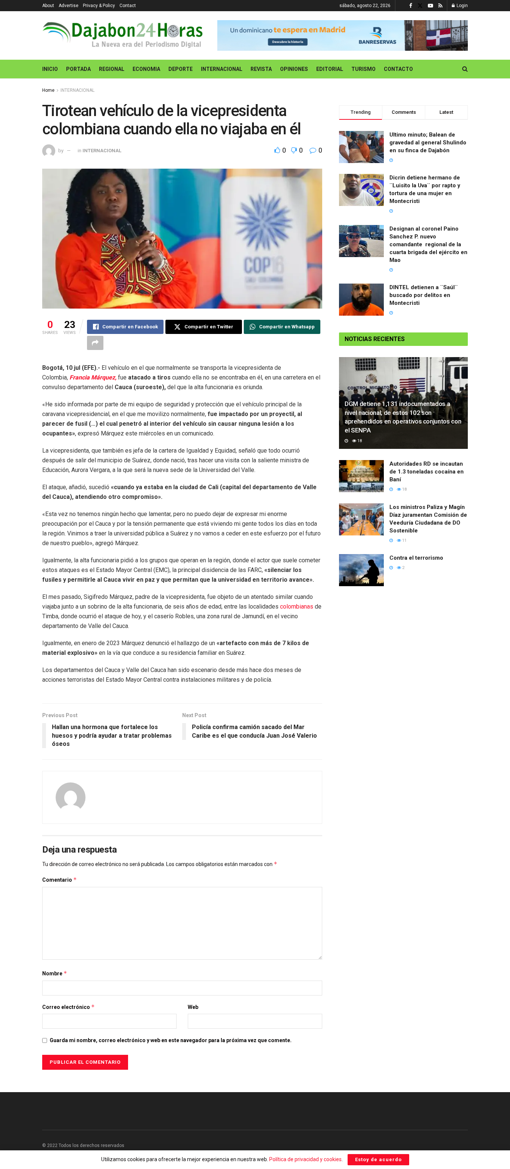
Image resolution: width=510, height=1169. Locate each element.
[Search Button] (465, 69)
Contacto (398, 69)
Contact (127, 5)
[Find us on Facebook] (410, 6)
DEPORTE (180, 69)
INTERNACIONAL (221, 69)
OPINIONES (294, 69)
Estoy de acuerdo (378, 1159)
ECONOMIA (146, 69)
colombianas (297, 606)
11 (404, 540)
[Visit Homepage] (124, 35)
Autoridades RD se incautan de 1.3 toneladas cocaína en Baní (426, 471)
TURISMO (363, 69)
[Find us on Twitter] (420, 6)
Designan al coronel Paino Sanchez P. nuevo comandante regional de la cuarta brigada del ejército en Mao (428, 244)
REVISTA (261, 69)
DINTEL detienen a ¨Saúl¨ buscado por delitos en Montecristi (423, 295)
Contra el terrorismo (416, 557)
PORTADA (78, 69)
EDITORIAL (329, 69)
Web (193, 1007)
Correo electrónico (68, 1006)
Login (461, 5)
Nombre (54, 973)
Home (48, 90)
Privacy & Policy (99, 5)
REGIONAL (111, 69)
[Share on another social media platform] (95, 343)
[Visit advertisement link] (342, 35)
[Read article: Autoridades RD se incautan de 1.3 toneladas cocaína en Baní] (361, 476)
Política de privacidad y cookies (305, 1159)
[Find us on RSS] (440, 6)
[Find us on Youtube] (430, 6)
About (48, 5)
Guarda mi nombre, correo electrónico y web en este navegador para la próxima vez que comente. (171, 1040)
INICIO (50, 69)
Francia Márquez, (92, 377)
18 (359, 440)
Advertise (68, 5)
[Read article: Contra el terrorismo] (361, 570)
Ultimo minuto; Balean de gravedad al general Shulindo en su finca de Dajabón (427, 142)
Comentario (59, 879)
